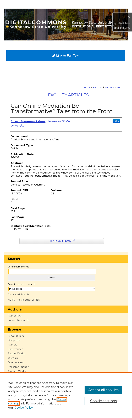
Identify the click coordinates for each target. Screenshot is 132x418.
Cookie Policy (24, 407)
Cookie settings (103, 401)
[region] (66, 395)
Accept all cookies (103, 390)
